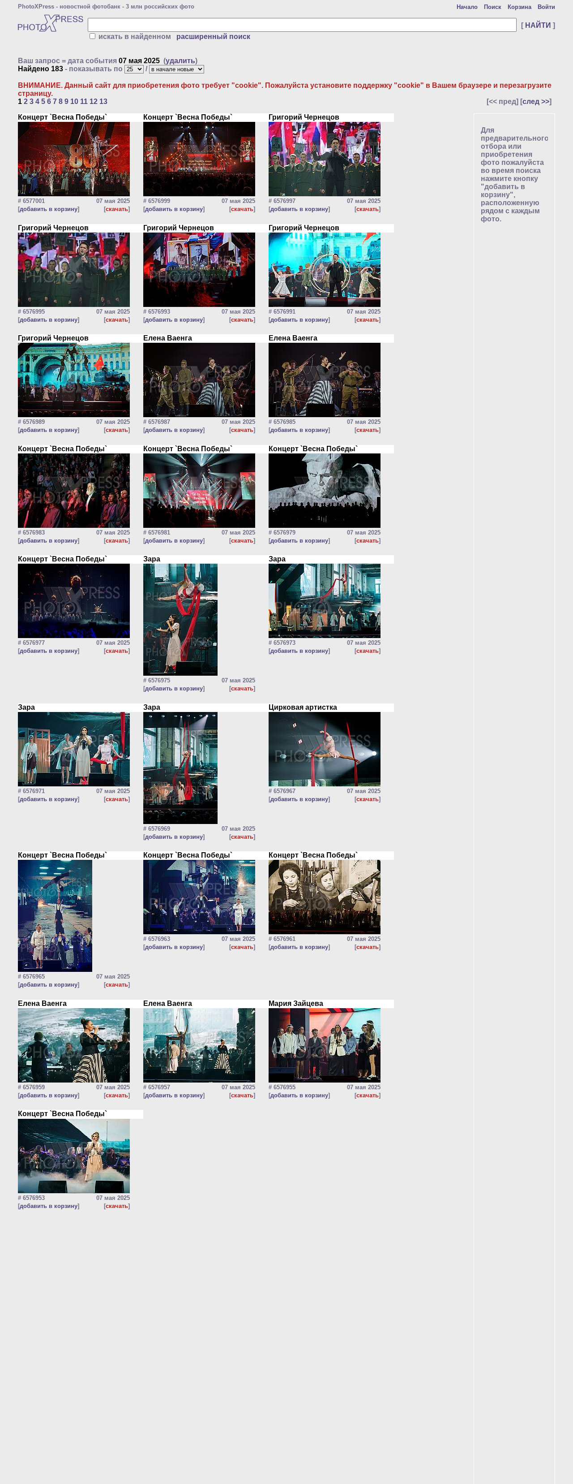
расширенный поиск (213, 36)
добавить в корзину (48, 209)
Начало (467, 7)
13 (103, 101)
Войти (546, 7)
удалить (180, 61)
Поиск (492, 7)
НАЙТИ (538, 25)
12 (94, 101)
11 (84, 101)
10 (74, 101)
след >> (535, 101)
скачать (117, 209)
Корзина (519, 7)
